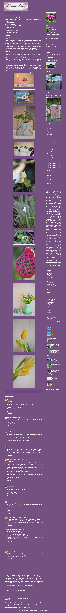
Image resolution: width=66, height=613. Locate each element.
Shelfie (57, 247)
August (50, 149)
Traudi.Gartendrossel (12, 446)
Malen (55, 229)
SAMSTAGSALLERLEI (50, 244)
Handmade (48, 223)
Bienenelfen (49, 268)
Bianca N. (9, 552)
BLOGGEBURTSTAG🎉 (55, 333)
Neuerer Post (8, 588)
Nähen (40, 392)
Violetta (57, 254)
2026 (48, 126)
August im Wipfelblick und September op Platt (52, 298)
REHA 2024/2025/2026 (55, 241)
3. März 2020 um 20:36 (18, 501)
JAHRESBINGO (56, 224)
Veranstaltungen (49, 254)
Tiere (59, 252)
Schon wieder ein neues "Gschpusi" (52, 269)
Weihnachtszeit (50, 258)
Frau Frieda (49, 297)
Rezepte (53, 243)
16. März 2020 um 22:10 (17, 552)
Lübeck (47, 229)
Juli (49, 151)
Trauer (57, 253)
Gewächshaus (49, 219)
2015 (48, 181)
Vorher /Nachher (51, 256)
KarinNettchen (50, 302)
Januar (50, 170)
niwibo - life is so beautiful (53, 277)
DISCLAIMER (50, 57)
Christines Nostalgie (51, 317)
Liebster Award (48, 228)
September (51, 147)
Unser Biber (49, 274)
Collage (57, 203)
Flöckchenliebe (10, 486)
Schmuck (57, 246)
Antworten (9, 413)
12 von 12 (54, 191)
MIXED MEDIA (54, 232)
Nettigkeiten (51, 235)
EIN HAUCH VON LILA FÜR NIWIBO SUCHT (55, 346)
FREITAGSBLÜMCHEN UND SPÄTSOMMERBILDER (53, 96)
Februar (50, 162)
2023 (48, 132)
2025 (48, 128)
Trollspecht (49, 292)
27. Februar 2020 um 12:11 (16, 400)
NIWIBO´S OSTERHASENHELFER (55, 378)
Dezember (51, 141)
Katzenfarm (10, 529)
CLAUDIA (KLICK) (28, 59)
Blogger (45, 610)
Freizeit (50, 211)
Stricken (48, 252)
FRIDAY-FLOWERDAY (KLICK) (15, 69)
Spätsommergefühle (51, 293)
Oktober (51, 145)
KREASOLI (10, 501)
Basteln (52, 196)
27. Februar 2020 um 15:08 (16, 417)
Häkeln (59, 221)
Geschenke (49, 218)
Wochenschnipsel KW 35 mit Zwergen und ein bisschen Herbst (53, 280)
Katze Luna (25, 392)
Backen (9, 392)
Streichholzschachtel (51, 250)
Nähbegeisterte (10, 431)
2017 (48, 177)
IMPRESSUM (50, 52)
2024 (48, 130)
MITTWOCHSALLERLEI (33, 392)
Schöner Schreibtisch (50, 247)
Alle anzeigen (58, 321)
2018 (48, 175)
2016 (48, 179)
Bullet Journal (50, 203)
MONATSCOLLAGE (50, 234)
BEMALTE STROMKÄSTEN (52, 197)
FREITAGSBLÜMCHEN (52, 209)
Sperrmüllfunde (49, 248)
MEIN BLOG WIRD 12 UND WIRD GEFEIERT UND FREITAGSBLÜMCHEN (53, 353)
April (50, 158)
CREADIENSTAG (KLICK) (28, 72)
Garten (21, 392)
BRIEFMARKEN (50, 202)
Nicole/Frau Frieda (11, 517)
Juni (50, 153)
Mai (50, 155)
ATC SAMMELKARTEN (53, 193)
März (50, 160)
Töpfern (50, 253)
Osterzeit (55, 237)
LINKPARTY (56, 228)
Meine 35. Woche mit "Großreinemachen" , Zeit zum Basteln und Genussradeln (52, 287)
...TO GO (48, 191)
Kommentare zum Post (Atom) (18, 590)
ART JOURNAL (53, 192)
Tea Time (54, 251)
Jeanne (8, 400)
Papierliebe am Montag (50, 238)
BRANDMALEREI (49, 200)
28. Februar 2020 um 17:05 (21, 431)
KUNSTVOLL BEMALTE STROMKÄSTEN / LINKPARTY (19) (55, 360)
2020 (48, 139)
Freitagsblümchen (51, 303)
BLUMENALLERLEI (56, 338)
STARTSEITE (50, 51)
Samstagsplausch (49, 246)
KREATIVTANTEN (53, 226)
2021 (48, 137)
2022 (48, 134)
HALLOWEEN (53, 222)
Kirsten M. (54, 28)
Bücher (59, 202)
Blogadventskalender (51, 199)
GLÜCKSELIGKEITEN (50, 220)
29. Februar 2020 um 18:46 (24, 446)
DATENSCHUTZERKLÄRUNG (53, 55)
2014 (48, 183)
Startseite (24, 588)
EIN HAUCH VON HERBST (55, 383)
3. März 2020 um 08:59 (20, 486)
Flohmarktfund (54, 208)
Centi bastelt (49, 273)
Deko (47, 205)
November (51, 143)
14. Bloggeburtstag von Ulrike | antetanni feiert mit (52, 308)
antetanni (49, 306)
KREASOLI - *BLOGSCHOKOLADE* (52, 313)
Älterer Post (40, 588)
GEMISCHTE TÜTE (55, 216)
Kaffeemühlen (50, 225)
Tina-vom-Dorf (50, 284)
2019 (48, 173)
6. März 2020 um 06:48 (18, 529)
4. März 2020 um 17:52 (21, 517)
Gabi (8, 417)
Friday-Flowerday (15, 392)
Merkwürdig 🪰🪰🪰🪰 (52, 314)
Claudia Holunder (11, 459)
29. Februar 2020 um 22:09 (22, 459)
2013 (48, 186)
